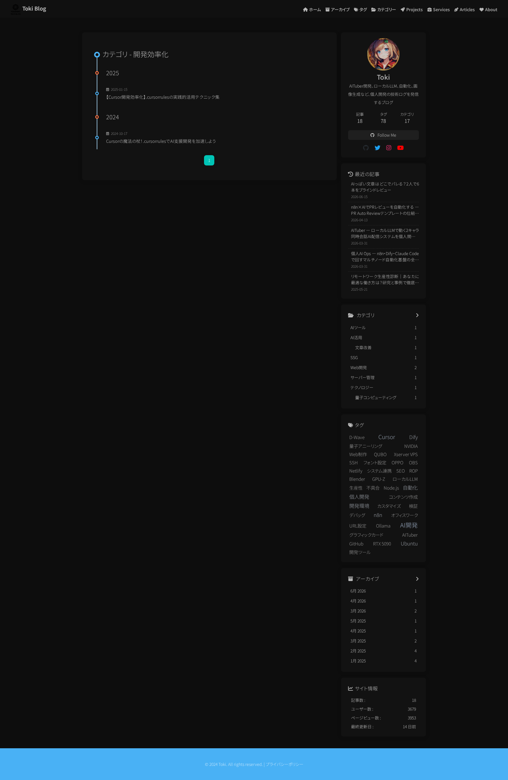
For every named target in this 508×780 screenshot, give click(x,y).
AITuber (410, 534)
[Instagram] (388, 147)
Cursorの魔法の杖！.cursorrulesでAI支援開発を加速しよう (161, 141)
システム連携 (379, 470)
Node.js (391, 487)
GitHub (356, 543)
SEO (400, 470)
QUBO (380, 454)
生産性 (355, 487)
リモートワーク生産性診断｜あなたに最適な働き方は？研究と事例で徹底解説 (385, 279)
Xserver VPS (406, 454)
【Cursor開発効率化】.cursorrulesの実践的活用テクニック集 (163, 97)
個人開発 (359, 496)
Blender (357, 479)
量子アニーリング (365, 446)
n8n (378, 514)
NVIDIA (411, 446)
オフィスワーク (404, 515)
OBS (413, 462)
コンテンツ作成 (403, 496)
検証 (413, 506)
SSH (353, 462)
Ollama (383, 525)
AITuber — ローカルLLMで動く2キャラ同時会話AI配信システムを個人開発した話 (385, 233)
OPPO (397, 462)
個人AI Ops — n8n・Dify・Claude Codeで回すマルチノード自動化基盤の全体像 (385, 256)
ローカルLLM (405, 479)
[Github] (366, 147)
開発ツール (360, 552)
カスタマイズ (389, 506)
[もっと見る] (417, 315)
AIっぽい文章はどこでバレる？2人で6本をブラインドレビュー (385, 187)
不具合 (373, 487)
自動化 (410, 487)
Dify (413, 437)
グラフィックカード (366, 534)
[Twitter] (377, 147)
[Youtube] (400, 147)
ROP (413, 470)
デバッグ (357, 515)
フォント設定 (374, 462)
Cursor (386, 437)
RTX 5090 (382, 543)
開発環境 (359, 505)
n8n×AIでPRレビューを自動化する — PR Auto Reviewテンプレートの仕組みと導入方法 (385, 210)
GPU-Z (378, 479)
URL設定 (357, 525)
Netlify (355, 470)
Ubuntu (409, 543)
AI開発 (409, 524)
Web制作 (358, 454)
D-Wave (357, 437)
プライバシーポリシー (284, 764)
